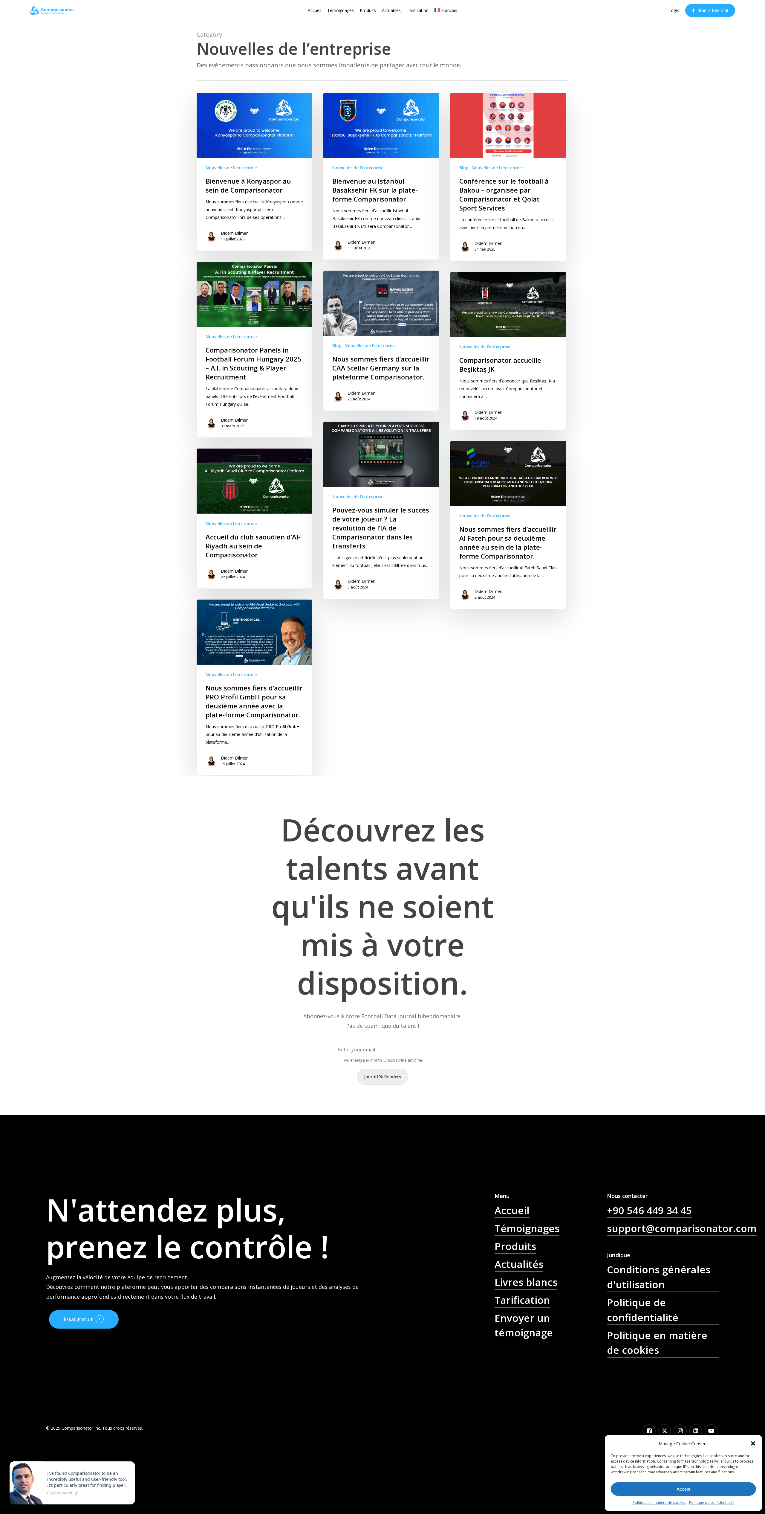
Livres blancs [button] (526, 1282)
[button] (753, 1443)
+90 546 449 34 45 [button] (649, 1210)
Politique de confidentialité (712, 1502)
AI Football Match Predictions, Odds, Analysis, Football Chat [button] (550, 1365)
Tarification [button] (522, 1300)
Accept (683, 1489)
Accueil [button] (512, 1210)
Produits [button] (515, 1246)
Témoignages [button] (527, 1228)
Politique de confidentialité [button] (642, 1309)
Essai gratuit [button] (78, 1319)
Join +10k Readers (382, 1077)
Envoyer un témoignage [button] (524, 1325)
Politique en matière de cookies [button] (657, 1342)
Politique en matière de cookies (659, 1502)
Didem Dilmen (235, 233)
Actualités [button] (519, 1264)
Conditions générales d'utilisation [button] (658, 1277)
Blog (464, 167)
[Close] (129, 1462)
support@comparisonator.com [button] (682, 1228)
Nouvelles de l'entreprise (231, 167)
